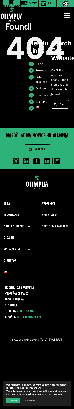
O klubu (41, 88)
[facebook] (36, 161)
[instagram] (57, 161)
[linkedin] (26, 161)
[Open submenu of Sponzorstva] (29, 249)
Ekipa (39, 64)
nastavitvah (55, 394)
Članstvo (41, 101)
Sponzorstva (44, 95)
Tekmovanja (44, 70)
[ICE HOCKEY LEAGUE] (65, 3)
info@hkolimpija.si (29, 317)
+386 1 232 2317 (25, 311)
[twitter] (16, 161)
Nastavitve (30, 400)
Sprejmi (13, 400)
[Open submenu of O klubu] (29, 238)
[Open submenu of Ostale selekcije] (29, 226)
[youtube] (47, 161)
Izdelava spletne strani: (25, 339)
